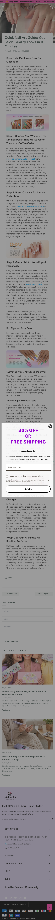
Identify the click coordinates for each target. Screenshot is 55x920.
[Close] (50, 426)
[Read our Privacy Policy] (49, 480)
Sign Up (28, 489)
